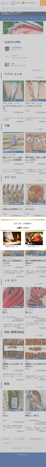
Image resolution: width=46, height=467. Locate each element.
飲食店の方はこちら (12, 246)
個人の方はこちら (34, 246)
